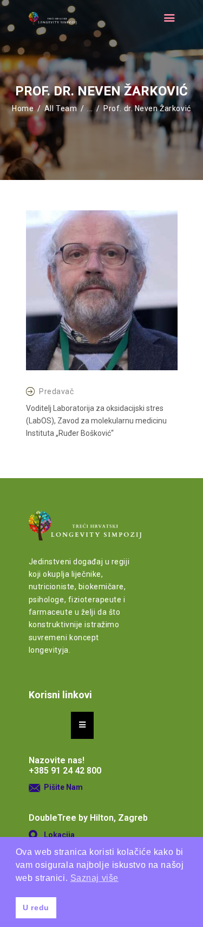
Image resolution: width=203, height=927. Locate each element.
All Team (60, 108)
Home (23, 108)
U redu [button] (36, 907)
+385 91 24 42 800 (65, 770)
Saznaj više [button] (94, 878)
